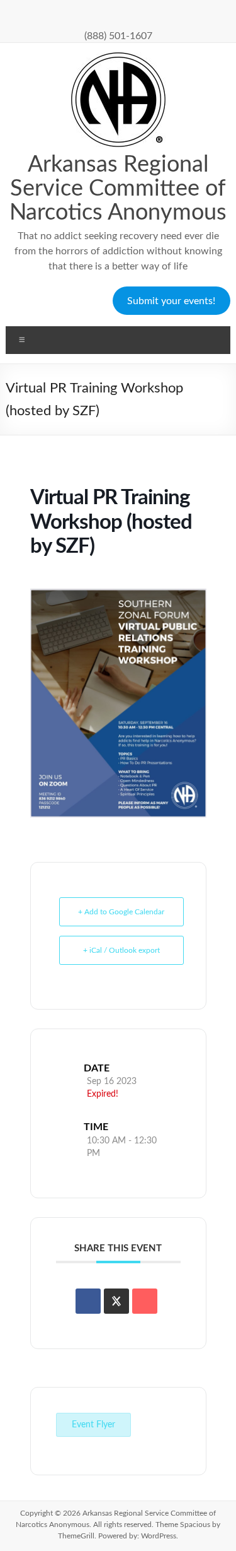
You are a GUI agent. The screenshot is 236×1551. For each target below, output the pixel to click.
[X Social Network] (116, 1301)
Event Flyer (93, 1424)
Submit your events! (171, 301)
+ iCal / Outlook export (121, 950)
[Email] (144, 1301)
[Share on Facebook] (88, 1301)
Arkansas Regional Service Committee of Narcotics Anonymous (118, 188)
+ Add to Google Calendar (121, 912)
